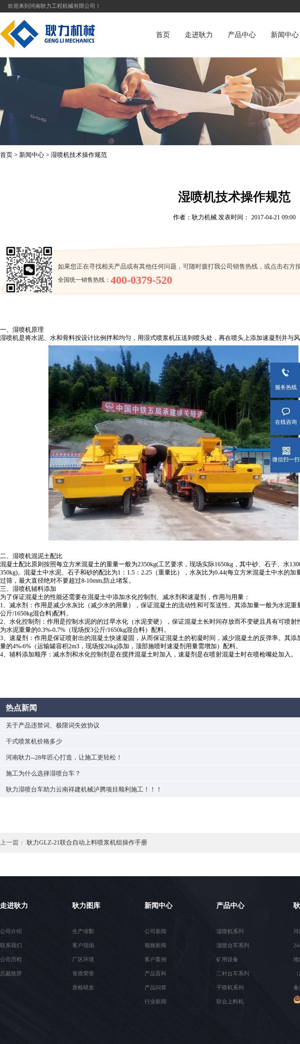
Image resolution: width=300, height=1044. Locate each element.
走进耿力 (199, 35)
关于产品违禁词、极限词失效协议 (53, 725)
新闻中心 (285, 35)
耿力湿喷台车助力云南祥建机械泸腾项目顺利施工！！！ (84, 789)
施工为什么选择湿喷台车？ (43, 773)
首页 (163, 35)
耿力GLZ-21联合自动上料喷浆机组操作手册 (87, 842)
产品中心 (242, 35)
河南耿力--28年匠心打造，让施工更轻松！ (64, 757)
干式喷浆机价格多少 (34, 741)
